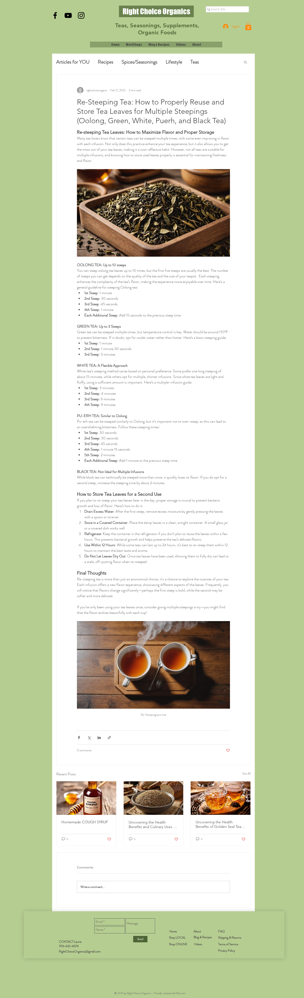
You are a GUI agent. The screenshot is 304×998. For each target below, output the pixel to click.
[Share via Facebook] (79, 737)
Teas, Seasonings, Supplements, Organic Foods (157, 29)
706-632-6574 (69, 946)
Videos (198, 944)
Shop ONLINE (178, 944)
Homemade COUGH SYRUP (84, 822)
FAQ (221, 931)
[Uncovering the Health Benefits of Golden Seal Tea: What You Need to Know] (220, 798)
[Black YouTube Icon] (68, 15)
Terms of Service (228, 944)
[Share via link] (109, 737)
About (197, 931)
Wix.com (181, 993)
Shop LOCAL (177, 937)
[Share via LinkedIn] (99, 737)
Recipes (105, 62)
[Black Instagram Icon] (81, 15)
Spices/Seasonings (139, 62)
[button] (248, 26)
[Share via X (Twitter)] (89, 737)
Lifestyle (174, 62)
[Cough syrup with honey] (86, 798)
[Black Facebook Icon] (55, 15)
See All (246, 773)
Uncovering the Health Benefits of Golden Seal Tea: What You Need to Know (219, 824)
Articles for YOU (73, 62)
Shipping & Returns (229, 937)
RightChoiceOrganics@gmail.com (80, 951)
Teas (194, 62)
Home (173, 931)
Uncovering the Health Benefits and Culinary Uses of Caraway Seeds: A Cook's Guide (153, 824)
